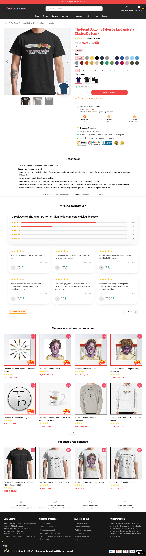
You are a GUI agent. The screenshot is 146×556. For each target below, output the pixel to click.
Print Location (80, 74)
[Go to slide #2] (37, 101)
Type (76, 47)
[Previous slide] (7, 61)
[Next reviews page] (136, 312)
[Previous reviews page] (125, 312)
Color (77, 54)
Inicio (6, 23)
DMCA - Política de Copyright (50, 533)
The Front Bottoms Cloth (20, 23)
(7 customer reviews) (92, 38)
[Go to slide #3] (49, 101)
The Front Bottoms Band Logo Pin (17, 418)
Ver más (73, 432)
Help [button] (142, 553)
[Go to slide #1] (25, 101)
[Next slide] (67, 61)
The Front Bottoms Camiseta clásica (54, 482)
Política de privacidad (47, 530)
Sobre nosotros (45, 524)
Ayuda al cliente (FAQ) (83, 536)
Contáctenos (79, 533)
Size (76, 67)
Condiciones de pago (82, 527)
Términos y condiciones (48, 527)
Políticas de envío (81, 524)
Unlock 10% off (5, 546)
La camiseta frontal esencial (122, 482)
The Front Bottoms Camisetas (45, 23)
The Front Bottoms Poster (49, 369)
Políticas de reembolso (83, 530)
